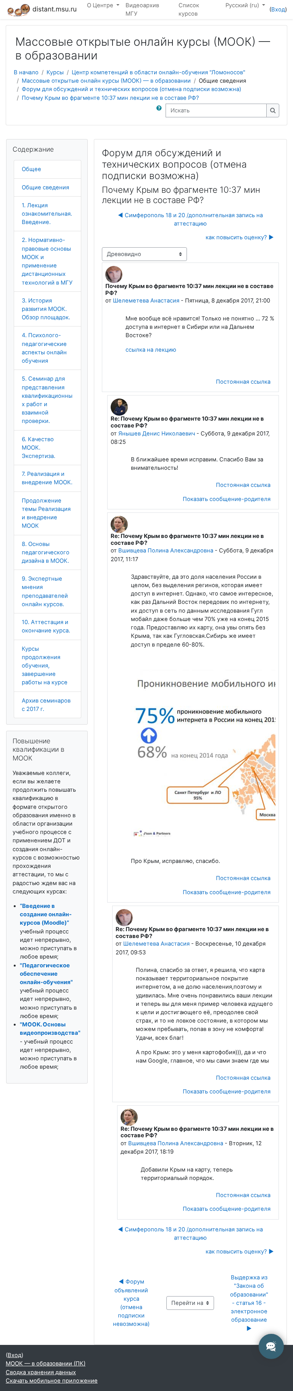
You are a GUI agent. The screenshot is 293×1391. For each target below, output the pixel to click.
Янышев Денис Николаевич (156, 433)
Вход (278, 9)
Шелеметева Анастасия (146, 300)
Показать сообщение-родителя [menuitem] (226, 499)
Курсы (55, 72)
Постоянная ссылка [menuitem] (243, 381)
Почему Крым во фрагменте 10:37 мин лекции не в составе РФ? (110, 97)
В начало (26, 72)
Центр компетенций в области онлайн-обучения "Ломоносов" (158, 72)
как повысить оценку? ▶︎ (240, 237)
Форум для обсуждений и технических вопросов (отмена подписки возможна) (131, 89)
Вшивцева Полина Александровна (165, 550)
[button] (161, 110)
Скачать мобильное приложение (52, 1380)
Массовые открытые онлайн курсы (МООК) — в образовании (106, 80)
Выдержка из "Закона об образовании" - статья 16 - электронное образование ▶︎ (250, 1303)
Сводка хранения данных (41, 1372)
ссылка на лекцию (151, 349)
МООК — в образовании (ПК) (45, 1363)
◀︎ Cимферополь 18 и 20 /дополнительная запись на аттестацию (190, 219)
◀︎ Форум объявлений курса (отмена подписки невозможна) (131, 1302)
